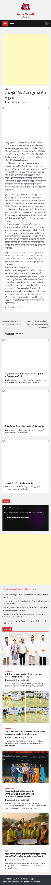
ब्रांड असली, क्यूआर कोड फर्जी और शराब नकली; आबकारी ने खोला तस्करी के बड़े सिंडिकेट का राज (25, 622)
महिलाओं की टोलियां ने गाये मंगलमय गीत (19, 483)
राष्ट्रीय (13, 789)
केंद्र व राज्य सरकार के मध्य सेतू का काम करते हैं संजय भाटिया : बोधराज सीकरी (24, 375)
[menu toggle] (12, 23)
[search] (47, 23)
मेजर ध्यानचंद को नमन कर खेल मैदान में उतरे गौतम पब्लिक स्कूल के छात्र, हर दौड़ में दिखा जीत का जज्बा (25, 602)
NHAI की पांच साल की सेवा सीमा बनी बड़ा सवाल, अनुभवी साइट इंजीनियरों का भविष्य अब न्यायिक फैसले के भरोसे (24, 615)
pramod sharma (12, 737)
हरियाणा (7, 89)
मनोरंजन (7, 789)
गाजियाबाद (8, 729)
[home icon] (5, 23)
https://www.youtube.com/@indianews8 (19, 588)
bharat (9, 102)
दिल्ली (6, 851)
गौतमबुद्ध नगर (9, 671)
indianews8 (11, 680)
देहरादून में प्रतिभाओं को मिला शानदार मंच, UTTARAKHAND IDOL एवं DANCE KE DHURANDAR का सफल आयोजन (25, 608)
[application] (25, 518)
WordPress (35, 881)
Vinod (9, 860)
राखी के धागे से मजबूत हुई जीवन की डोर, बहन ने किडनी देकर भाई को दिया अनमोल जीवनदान (25, 595)
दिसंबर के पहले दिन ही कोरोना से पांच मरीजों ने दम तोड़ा (24, 426)
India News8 (25, 14)
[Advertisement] (25, 59)
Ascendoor (14, 881)
